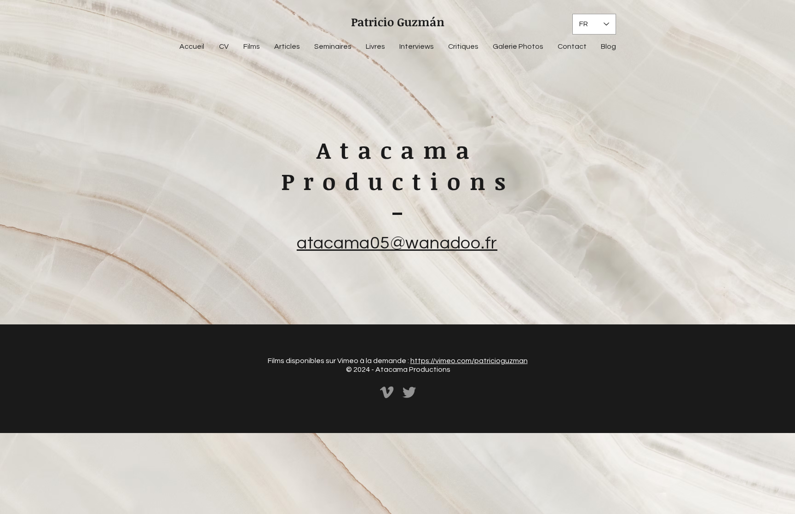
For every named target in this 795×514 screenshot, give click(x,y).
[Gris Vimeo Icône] (387, 392)
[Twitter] (409, 392)
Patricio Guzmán (397, 21)
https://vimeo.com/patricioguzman (469, 360)
